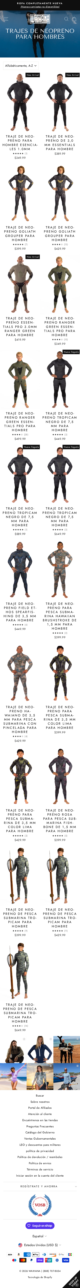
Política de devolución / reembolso (39, 1157)
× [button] (77, 1284)
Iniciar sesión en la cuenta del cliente (40, 1176)
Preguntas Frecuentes (40, 1126)
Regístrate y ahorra (39, 1186)
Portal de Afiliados (40, 1108)
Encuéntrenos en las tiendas (40, 1120)
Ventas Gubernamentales (40, 1139)
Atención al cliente (40, 1114)
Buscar (40, 1096)
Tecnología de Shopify (40, 1277)
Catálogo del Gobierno (40, 1132)
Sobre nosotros (40, 1102)
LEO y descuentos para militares (40, 1145)
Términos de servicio (40, 1169)
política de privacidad (40, 1151)
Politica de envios (40, 1163)
